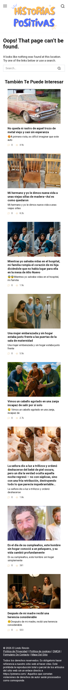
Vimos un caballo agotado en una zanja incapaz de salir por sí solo (33, 403)
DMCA (56, 651)
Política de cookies (40, 651)
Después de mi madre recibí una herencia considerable (28, 615)
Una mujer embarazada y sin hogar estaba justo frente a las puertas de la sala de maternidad (32, 337)
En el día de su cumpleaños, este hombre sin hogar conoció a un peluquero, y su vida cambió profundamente (34, 549)
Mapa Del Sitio (39, 654)
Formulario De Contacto (16, 654)
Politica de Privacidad (15, 651)
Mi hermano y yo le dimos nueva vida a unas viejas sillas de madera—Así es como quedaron (33, 196)
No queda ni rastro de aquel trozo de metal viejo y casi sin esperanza (32, 130)
